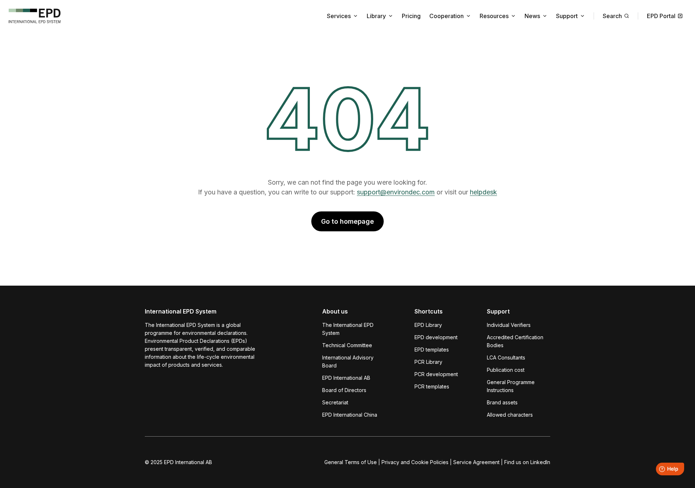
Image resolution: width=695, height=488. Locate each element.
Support (567, 16)
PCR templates (431, 386)
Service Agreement (476, 462)
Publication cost (506, 370)
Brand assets (502, 402)
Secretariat (335, 402)
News (532, 16)
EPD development (436, 337)
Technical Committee (347, 345)
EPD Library (428, 325)
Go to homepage (347, 221)
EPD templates (431, 349)
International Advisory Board (348, 361)
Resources (494, 16)
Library (376, 16)
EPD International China (349, 415)
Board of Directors (344, 390)
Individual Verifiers (509, 325)
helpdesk (483, 192)
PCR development (436, 374)
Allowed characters (510, 415)
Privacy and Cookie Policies (415, 462)
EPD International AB (346, 378)
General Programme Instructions (511, 386)
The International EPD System (348, 329)
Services (339, 16)
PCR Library (428, 362)
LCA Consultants (506, 357)
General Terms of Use (350, 462)
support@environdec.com (396, 192)
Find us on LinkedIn (527, 462)
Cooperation (446, 16)
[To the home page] (35, 16)
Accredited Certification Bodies (515, 341)
